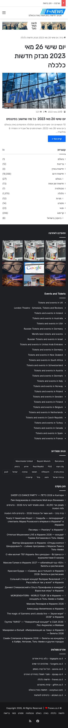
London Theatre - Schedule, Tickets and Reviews (38, 308)
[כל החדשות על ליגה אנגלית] (12, 250)
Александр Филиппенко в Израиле (45, 608)
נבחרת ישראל (58, 477)
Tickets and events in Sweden (48, 396)
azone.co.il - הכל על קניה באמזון (48, 669)
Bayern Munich (43, 461)
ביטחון (17, 466)
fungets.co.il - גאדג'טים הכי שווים (47, 663)
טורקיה (25, 472)
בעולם (61, 159)
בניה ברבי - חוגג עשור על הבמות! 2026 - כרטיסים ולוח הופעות (34, 513)
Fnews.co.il (53, 708)
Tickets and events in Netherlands (46, 412)
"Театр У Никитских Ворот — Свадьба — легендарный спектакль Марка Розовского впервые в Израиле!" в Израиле (35, 521)
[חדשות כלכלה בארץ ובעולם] (34, 25)
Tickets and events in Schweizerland (45, 365)
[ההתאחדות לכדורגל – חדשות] (55, 250)
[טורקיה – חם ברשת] (55, 267)
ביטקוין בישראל (54, 218)
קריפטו (60, 213)
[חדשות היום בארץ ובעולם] (53, 11)
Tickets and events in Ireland (48, 313)
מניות (58, 198)
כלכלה (61, 193)
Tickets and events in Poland (48, 391)
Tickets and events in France (48, 438)
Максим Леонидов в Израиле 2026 (45, 603)
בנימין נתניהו (59, 472)
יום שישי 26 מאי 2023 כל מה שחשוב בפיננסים (36, 119)
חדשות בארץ (58, 169)
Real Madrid (38, 466)
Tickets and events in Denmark (47, 375)
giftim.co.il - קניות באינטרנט (50, 684)
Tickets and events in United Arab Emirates (41, 344)
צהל (38, 477)
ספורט (61, 203)
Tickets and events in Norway (48, 386)
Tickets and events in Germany (47, 349)
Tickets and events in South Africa (46, 360)
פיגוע (47, 477)
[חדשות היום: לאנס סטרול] (12, 280)
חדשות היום (58, 174)
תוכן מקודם (60, 486)
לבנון (6, 472)
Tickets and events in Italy (50, 381)
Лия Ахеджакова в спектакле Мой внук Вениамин (37, 500)
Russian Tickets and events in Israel (45, 339)
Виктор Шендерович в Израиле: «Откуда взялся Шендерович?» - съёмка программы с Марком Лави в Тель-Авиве (35, 546)
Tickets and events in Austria (48, 370)
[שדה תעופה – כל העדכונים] (55, 280)
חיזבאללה (45, 472)
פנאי (61, 208)
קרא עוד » (57, 138)
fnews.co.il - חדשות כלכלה (50, 679)
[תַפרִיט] (4, 13)
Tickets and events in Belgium (48, 407)
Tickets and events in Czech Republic (44, 417)
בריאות (60, 164)
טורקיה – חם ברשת (51, 3)
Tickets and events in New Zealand (45, 355)
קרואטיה (29, 477)
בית (62, 37)
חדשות (61, 713)
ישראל (15, 472)
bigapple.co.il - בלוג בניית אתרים (47, 658)
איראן (26, 466)
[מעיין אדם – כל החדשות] (34, 267)
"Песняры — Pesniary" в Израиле (46, 529)
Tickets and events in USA (50, 323)
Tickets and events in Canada (48, 428)
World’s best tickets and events (47, 334)
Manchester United (24, 461)
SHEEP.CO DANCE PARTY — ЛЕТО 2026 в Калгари (37, 495)
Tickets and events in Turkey (48, 422)
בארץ (46, 713)
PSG (50, 466)
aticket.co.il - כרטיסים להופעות (48, 695)
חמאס (34, 472)
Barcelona (59, 461)
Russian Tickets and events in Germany (43, 328)
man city (60, 466)
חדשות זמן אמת (56, 183)
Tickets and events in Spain (49, 433)
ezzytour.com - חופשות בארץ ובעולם (46, 690)
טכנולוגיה (59, 188)
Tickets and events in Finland (48, 402)
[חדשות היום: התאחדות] (34, 250)
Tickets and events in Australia (47, 318)
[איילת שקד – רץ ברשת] (34, 280)
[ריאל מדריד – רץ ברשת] (12, 267)
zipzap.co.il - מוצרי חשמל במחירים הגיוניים (43, 674)
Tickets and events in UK (50, 302)
